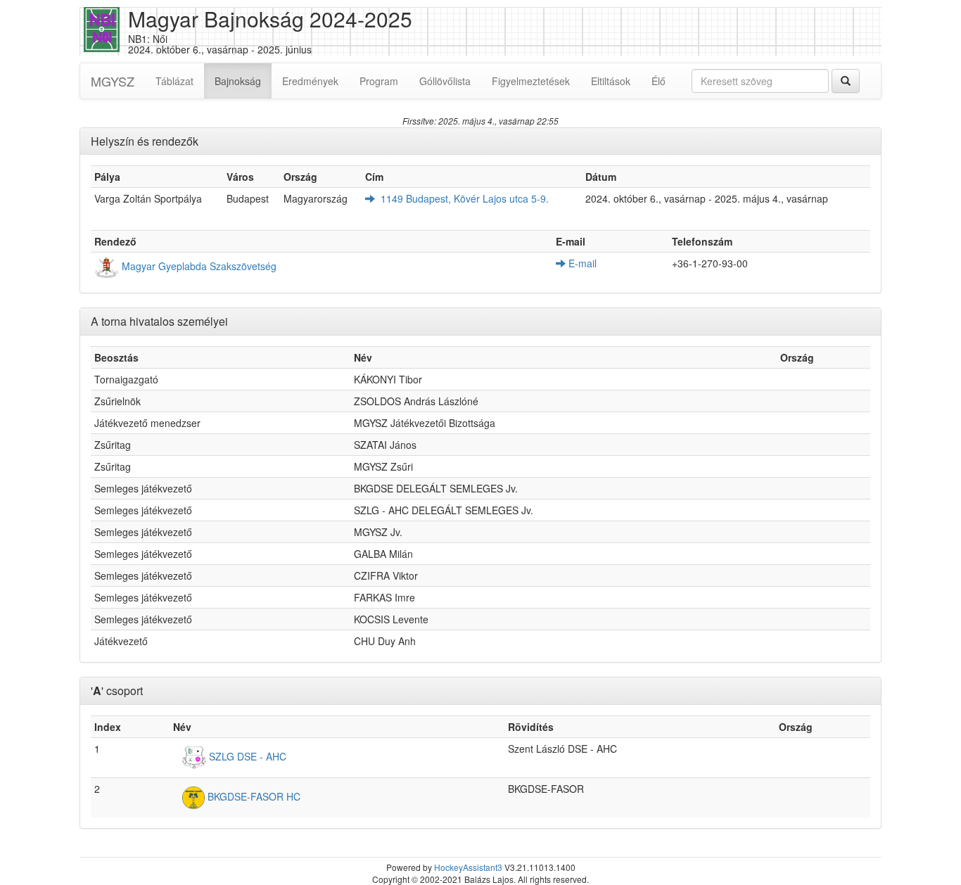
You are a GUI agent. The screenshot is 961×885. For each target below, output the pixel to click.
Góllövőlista (445, 81)
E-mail (581, 263)
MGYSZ (112, 81)
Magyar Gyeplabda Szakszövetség (197, 266)
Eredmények (310, 81)
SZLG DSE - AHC (246, 756)
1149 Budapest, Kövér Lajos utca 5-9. (462, 198)
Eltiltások (610, 81)
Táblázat (174, 81)
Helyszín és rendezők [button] (144, 141)
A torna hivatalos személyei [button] (159, 321)
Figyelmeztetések (531, 81)
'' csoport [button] (117, 690)
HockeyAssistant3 (468, 867)
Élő (658, 81)
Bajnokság (243, 80)
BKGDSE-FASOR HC (252, 796)
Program (378, 81)
